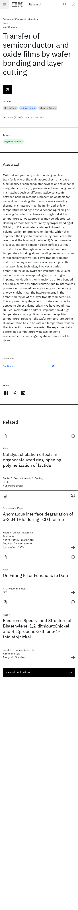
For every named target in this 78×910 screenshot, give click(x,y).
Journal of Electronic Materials (20, 19)
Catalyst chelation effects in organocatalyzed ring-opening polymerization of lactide (32, 460)
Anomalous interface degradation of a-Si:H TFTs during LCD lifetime (38, 516)
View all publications (18, 672)
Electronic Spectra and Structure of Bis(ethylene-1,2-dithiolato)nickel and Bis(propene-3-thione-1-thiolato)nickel (37, 628)
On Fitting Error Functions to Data (35, 575)
